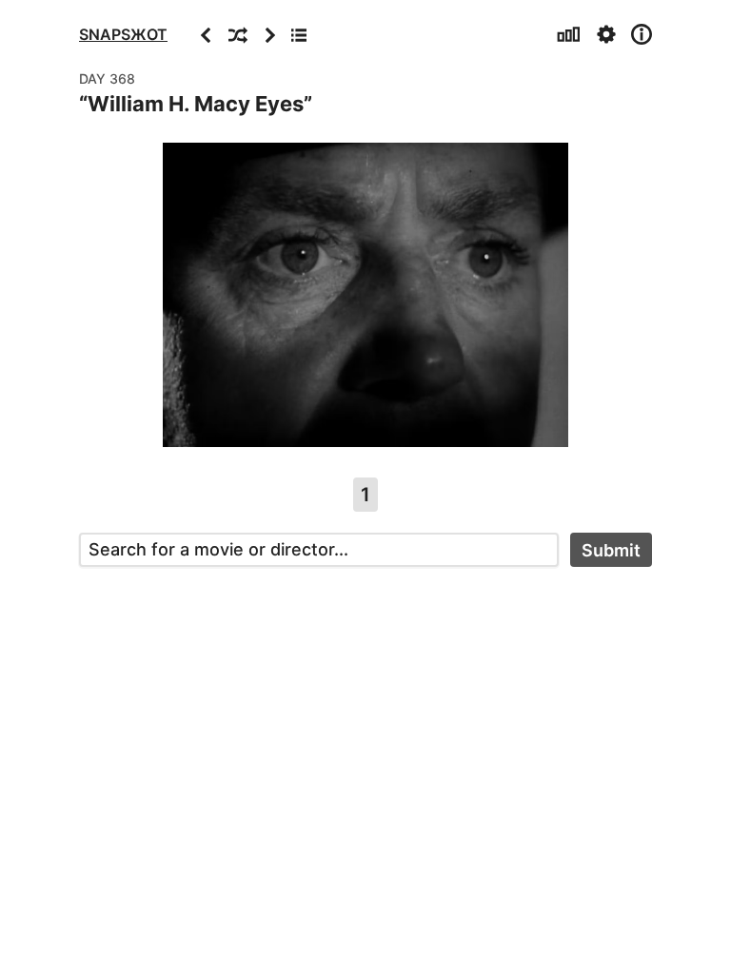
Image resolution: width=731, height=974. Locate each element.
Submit (611, 550)
